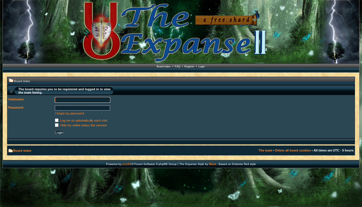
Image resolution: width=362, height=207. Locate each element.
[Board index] (181, 32)
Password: (16, 107)
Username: (16, 99)
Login (202, 66)
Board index (164, 66)
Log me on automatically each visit (83, 120)
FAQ (177, 66)
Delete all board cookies (293, 150)
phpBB (127, 164)
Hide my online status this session (83, 125)
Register (189, 66)
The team (265, 150)
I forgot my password (69, 113)
